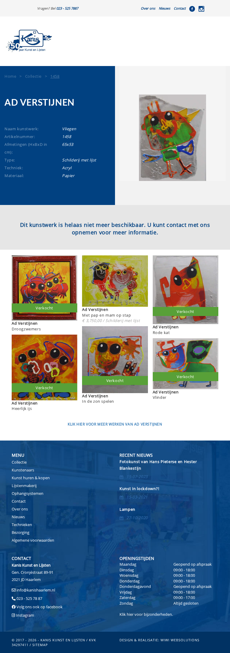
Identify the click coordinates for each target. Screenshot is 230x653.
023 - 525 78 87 (29, 598)
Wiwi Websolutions (180, 640)
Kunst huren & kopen (31, 477)
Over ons (148, 8)
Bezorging (20, 532)
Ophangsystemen (27, 493)
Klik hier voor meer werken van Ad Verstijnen (115, 424)
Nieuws (164, 8)
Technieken (22, 524)
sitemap (40, 644)
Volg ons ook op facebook (39, 606)
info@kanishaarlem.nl (35, 590)
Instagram (25, 615)
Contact (180, 8)
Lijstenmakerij (24, 485)
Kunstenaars (23, 470)
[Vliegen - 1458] (172, 138)
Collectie (19, 462)
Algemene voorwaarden (33, 540)
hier (130, 614)
